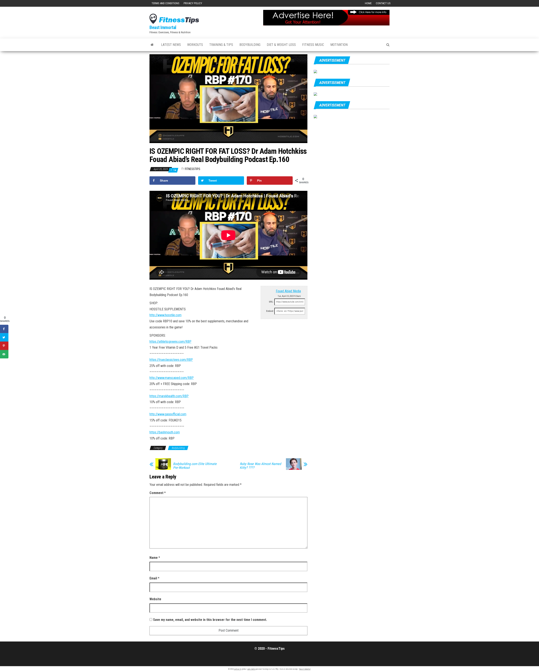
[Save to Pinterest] (4, 345)
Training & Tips (221, 45)
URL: (271, 301)
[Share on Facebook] (4, 329)
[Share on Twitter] (4, 337)
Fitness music (313, 45)
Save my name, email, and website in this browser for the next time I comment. (210, 620)
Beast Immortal (162, 27)
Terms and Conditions (165, 3)
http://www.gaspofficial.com (167, 414)
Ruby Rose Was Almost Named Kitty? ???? (260, 466)
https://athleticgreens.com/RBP (170, 342)
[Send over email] (4, 354)
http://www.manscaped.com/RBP (171, 378)
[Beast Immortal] (152, 45)
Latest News (171, 45)
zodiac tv (237, 669)
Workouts (195, 45)
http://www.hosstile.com (165, 315)
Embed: (270, 311)
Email (154, 578)
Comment (157, 493)
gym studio (251, 669)
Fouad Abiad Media (288, 291)
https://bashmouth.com (164, 432)
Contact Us (383, 3)
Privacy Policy (193, 3)
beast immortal (305, 669)
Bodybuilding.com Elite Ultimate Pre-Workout (195, 466)
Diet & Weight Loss (281, 45)
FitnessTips (192, 169)
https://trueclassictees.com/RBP (171, 360)
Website (155, 599)
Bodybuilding (249, 45)
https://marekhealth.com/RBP (169, 396)
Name (154, 558)
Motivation (339, 45)
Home (368, 3)
